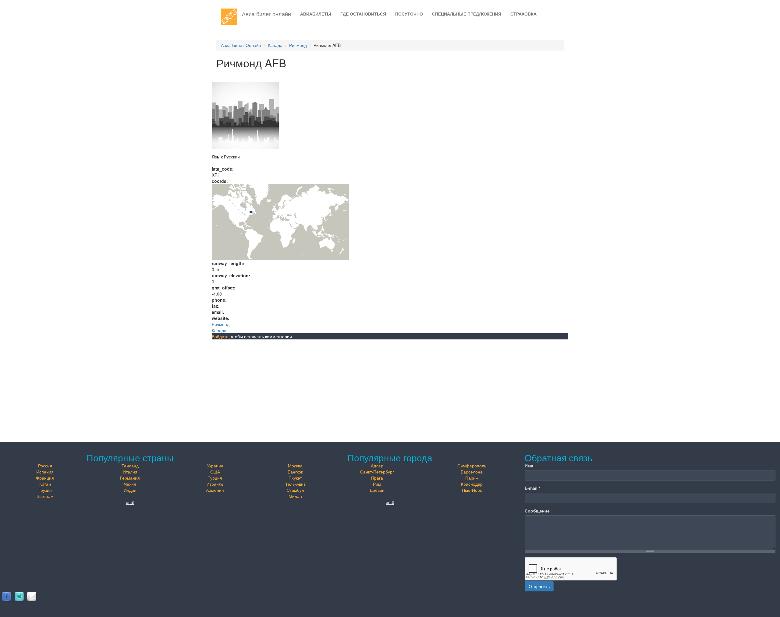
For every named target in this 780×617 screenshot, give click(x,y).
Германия (130, 478)
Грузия (45, 490)
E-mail (532, 488)
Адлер (377, 466)
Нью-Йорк (472, 490)
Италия (130, 472)
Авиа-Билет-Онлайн (241, 45)
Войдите (220, 336)
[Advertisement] (390, 385)
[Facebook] (6, 596)
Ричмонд (298, 45)
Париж (471, 478)
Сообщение (537, 511)
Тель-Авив (295, 484)
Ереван (377, 490)
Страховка (523, 14)
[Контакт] (32, 596)
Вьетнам (45, 496)
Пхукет (295, 478)
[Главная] (231, 17)
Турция (215, 478)
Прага (377, 478)
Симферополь (471, 466)
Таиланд (130, 466)
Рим (377, 484)
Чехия (130, 484)
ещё (130, 502)
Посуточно (409, 14)
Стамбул (295, 490)
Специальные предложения (466, 14)
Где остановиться (363, 14)
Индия (130, 490)
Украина (215, 466)
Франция (45, 478)
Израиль (215, 484)
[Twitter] (19, 596)
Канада (275, 45)
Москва (295, 466)
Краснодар (472, 484)
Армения (215, 490)
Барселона (472, 472)
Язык (217, 157)
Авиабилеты (315, 14)
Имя (529, 466)
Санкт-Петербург (377, 472)
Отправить (539, 586)
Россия (45, 466)
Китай (45, 484)
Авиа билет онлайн (266, 14)
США (215, 472)
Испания (45, 472)
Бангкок (295, 472)
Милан (295, 496)
